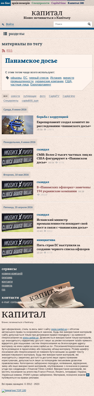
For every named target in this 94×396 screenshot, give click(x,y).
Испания (55, 77)
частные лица (19, 84)
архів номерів (21, 3)
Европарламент (40, 84)
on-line (5, 3)
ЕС (25, 77)
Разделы (16, 34)
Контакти (7, 281)
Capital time (58, 3)
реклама (7, 277)
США (68, 81)
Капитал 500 (76, 3)
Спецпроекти (40, 3)
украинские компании (49, 81)
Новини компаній (12, 273)
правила (7, 285)
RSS (9, 50)
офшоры (16, 77)
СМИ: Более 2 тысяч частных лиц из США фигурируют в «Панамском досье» (64, 158)
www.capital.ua (59, 329)
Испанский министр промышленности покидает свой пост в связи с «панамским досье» (62, 223)
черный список (39, 77)
